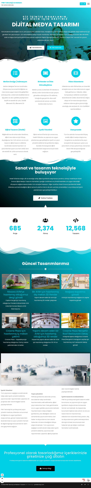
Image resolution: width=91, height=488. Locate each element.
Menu (82, 4)
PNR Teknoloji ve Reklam (11, 3)
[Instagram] (88, 484)
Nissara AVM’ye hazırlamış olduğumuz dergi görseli (16, 294)
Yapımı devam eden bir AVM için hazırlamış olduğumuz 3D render (45, 333)
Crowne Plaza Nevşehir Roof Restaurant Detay (75, 332)
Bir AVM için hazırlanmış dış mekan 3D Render (45, 293)
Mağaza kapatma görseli (75, 293)
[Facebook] (82, 484)
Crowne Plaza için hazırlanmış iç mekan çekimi (16, 333)
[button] (35, 48)
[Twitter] (85, 484)
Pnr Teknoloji (29, 484)
